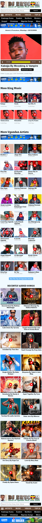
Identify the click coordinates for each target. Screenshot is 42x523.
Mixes (38, 21)
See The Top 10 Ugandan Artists (21, 278)
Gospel (4, 21)
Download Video (27, 69)
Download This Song (10, 69)
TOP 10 (37, 15)
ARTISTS (8, 15)
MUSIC (18, 15)
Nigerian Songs (27, 21)
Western (37, 18)
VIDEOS (28, 15)
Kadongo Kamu (7, 18)
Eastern (19, 18)
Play (2, 62)
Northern (28, 18)
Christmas (14, 21)
